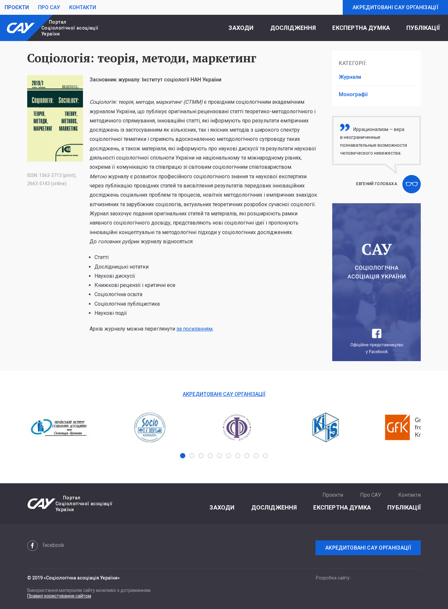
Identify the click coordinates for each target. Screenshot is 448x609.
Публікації (423, 27)
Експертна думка (361, 27)
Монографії (353, 94)
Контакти (82, 7)
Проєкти (17, 7)
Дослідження (293, 27)
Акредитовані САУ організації (395, 7)
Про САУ (49, 7)
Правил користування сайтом (59, 595)
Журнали (350, 77)
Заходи (241, 27)
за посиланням (194, 329)
